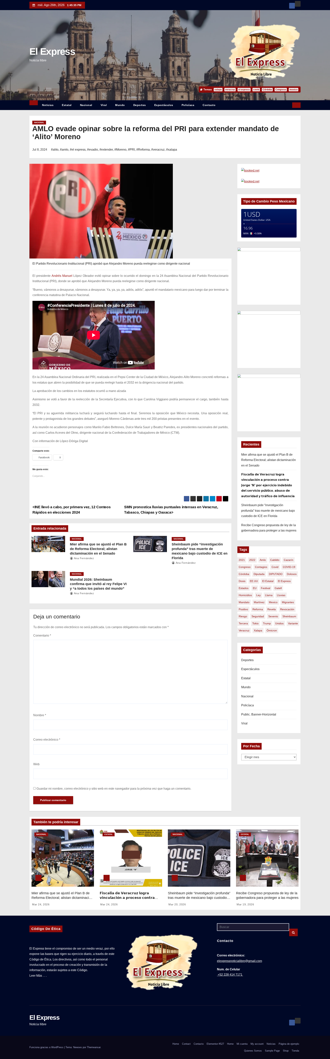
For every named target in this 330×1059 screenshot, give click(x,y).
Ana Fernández (83, 558)
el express (244, 89)
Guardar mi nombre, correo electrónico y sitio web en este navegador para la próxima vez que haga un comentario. (113, 788)
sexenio (273, 616)
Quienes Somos (253, 1050)
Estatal (67, 105)
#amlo (64, 149)
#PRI (131, 149)
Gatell (278, 588)
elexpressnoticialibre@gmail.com (239, 961)
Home (175, 1043)
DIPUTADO (275, 574)
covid (256, 89)
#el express (78, 149)
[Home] (33, 102)
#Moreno (120, 149)
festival (265, 588)
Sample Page (272, 1050)
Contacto (209, 105)
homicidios (245, 595)
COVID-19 (289, 566)
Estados (243, 588)
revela (271, 609)
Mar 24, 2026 (40, 904)
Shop (286, 1050)
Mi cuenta (242, 1043)
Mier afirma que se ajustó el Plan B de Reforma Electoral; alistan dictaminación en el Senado (98, 548)
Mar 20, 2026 (177, 904)
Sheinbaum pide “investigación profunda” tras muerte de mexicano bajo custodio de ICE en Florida (268, 510)
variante (293, 623)
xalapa (218, 89)
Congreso (280, 89)
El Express (52, 51)
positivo (243, 609)
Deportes (139, 105)
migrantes (288, 602)
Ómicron (272, 630)
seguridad (258, 616)
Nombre (39, 715)
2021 (242, 559)
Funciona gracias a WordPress (46, 1047)
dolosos (292, 574)
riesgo (243, 616)
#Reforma (143, 149)
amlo (263, 559)
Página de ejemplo (289, 1043)
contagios (261, 566)
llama (269, 595)
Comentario (42, 635)
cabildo (274, 559)
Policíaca (188, 105)
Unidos (279, 623)
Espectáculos (163, 105)
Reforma (257, 609)
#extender (106, 149)
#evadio (92, 149)
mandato (244, 602)
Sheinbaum (289, 616)
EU (254, 588)
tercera (243, 623)
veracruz (230, 89)
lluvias (281, 595)
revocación (287, 609)
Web (36, 764)
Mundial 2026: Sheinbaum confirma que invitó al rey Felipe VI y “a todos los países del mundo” (98, 584)
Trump (267, 623)
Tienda (295, 1050)
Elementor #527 (215, 1043)
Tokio (255, 623)
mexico (294, 89)
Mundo (120, 105)
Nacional (86, 105)
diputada (259, 574)
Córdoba (267, 89)
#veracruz (158, 149)
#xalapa (171, 149)
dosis (242, 581)
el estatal (267, 581)
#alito (54, 149)
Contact (186, 1043)
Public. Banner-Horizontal (258, 714)
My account (257, 1043)
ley (258, 595)
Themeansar (93, 1047)
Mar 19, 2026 (245, 904)
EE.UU (254, 581)
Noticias (47, 105)
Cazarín (288, 559)
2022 (252, 559)
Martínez (259, 602)
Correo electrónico (46, 739)
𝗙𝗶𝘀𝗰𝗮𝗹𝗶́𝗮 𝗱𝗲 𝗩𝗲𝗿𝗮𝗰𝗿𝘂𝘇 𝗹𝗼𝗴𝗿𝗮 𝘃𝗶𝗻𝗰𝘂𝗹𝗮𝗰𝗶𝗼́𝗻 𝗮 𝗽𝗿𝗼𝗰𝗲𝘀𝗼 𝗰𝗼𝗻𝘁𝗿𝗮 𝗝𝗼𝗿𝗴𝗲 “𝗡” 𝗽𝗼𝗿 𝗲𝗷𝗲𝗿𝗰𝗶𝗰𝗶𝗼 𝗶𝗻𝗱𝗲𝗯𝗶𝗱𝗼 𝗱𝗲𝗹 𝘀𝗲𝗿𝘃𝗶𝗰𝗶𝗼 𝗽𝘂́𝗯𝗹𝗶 (268, 485)
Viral (104, 105)
